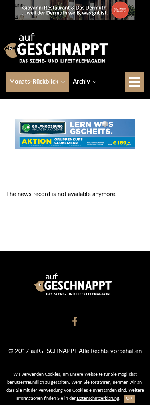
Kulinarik (11, 27)
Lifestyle (11, 38)
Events (9, 16)
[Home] (58, 47)
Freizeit (9, 49)
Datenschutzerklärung (98, 398)
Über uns (12, 5)
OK (129, 398)
